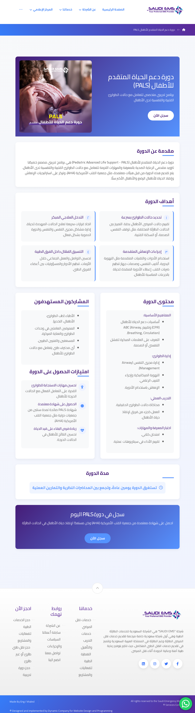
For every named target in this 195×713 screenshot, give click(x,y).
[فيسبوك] (177, 663)
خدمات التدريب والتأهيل (86, 640)
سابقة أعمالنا (51, 632)
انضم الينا (54, 660)
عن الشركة (53, 625)
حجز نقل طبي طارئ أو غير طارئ (21, 654)
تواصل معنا (53, 653)
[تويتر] (166, 663)
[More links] (21, 9)
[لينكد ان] (143, 663)
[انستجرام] (155, 663)
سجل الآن (160, 115)
